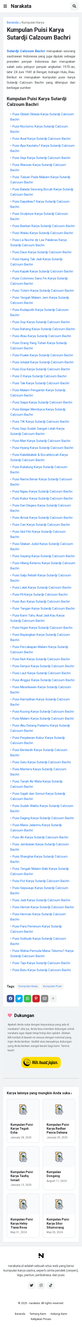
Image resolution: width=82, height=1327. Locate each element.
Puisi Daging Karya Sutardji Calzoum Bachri (43, 818)
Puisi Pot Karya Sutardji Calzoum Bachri (40, 881)
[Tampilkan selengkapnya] (53, 998)
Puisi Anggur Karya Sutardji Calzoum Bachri (43, 680)
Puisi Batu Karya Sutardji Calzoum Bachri (41, 970)
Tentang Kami (38, 1313)
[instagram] (41, 1285)
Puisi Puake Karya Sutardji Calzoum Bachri (42, 355)
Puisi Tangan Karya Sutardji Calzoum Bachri (43, 608)
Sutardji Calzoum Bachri (26, 51)
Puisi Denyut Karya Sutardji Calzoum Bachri (43, 666)
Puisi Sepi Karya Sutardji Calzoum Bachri (41, 158)
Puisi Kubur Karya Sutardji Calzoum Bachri (42, 498)
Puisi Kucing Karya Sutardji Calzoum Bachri (43, 711)
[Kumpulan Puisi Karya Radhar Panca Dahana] (59, 1109)
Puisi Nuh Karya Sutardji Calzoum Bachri (41, 659)
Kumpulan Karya (33, 22)
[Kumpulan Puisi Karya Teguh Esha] (23, 1109)
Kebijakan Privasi (41, 1319)
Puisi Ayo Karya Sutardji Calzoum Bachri (41, 601)
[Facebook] (10, 998)
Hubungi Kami (59, 1313)
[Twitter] (19, 998)
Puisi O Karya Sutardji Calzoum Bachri (39, 376)
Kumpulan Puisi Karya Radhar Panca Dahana (58, 1128)
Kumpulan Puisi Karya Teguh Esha (21, 1128)
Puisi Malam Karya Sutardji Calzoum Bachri (43, 718)
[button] (5, 6)
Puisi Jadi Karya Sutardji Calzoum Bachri (41, 900)
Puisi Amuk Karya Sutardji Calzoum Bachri (42, 518)
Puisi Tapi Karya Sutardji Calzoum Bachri (41, 963)
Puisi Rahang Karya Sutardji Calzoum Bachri (43, 329)
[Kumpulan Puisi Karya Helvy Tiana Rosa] (23, 1204)
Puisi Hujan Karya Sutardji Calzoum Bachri (42, 628)
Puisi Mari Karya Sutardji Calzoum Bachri (41, 441)
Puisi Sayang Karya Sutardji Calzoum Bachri (43, 556)
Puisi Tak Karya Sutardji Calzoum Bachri (40, 383)
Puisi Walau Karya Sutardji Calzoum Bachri (42, 233)
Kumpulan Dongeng (54, 1174)
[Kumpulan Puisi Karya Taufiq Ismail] (23, 1156)
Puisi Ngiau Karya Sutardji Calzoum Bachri (42, 491)
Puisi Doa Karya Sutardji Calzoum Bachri (41, 369)
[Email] (44, 998)
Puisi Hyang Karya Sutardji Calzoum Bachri (42, 448)
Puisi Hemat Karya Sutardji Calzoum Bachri (43, 907)
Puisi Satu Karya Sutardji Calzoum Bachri (41, 762)
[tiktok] (50, 1285)
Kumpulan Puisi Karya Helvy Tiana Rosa (21, 1223)
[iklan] (41, 1078)
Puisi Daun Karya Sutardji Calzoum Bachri (42, 252)
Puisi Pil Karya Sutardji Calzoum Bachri (40, 594)
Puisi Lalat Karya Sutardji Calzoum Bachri (41, 587)
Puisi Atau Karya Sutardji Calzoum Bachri (41, 336)
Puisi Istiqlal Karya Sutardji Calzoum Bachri (42, 362)
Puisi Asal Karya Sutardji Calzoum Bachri (41, 139)
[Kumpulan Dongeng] (59, 1156)
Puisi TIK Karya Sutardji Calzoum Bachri (40, 422)
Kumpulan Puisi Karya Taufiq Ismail (21, 1176)
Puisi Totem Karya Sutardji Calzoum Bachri (43, 291)
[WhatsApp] (27, 998)
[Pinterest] (36, 998)
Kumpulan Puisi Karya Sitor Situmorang (58, 1223)
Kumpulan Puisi (52, 986)
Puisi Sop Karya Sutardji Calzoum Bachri (41, 322)
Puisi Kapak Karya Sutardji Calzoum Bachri (42, 271)
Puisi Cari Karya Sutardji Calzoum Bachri (41, 525)
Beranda (13, 22)
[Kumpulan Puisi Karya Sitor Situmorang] (59, 1204)
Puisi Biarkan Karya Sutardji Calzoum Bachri (43, 226)
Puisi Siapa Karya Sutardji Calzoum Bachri (42, 402)
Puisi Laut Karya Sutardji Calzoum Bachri (41, 673)
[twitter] (31, 1285)
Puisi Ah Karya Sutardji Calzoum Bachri (40, 837)
